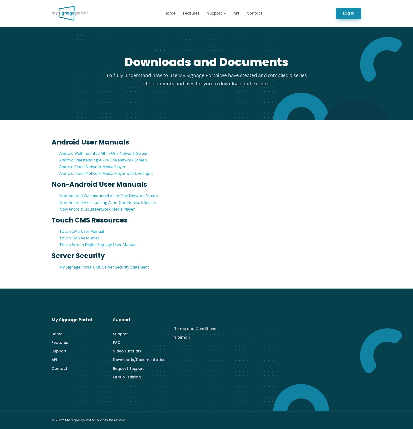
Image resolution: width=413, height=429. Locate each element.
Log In (348, 13)
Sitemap (182, 337)
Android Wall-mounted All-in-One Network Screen (103, 153)
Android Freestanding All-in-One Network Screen (103, 160)
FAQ (116, 342)
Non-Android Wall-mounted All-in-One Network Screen (108, 195)
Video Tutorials (127, 351)
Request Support (128, 368)
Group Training (127, 377)
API (236, 13)
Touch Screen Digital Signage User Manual (97, 244)
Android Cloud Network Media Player (92, 166)
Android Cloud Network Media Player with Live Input (106, 173)
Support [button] (215, 13)
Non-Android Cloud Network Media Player (97, 209)
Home (170, 13)
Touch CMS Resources (79, 238)
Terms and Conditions (195, 328)
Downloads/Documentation (139, 359)
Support (59, 351)
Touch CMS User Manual (81, 231)
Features (191, 13)
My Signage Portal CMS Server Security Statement (104, 267)
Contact (254, 13)
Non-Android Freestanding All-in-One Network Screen (107, 202)
